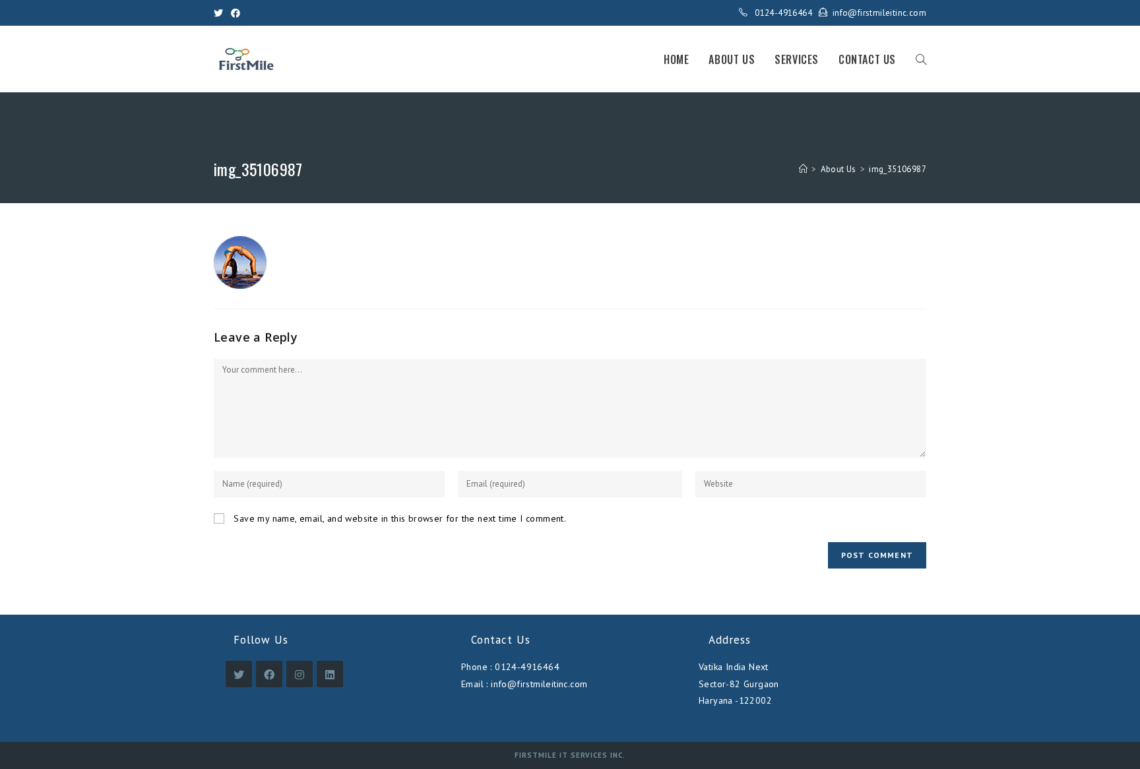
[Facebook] (235, 13)
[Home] (803, 169)
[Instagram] (299, 674)
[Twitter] (220, 13)
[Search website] (921, 59)
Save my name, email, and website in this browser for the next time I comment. (400, 518)
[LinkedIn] (330, 674)
